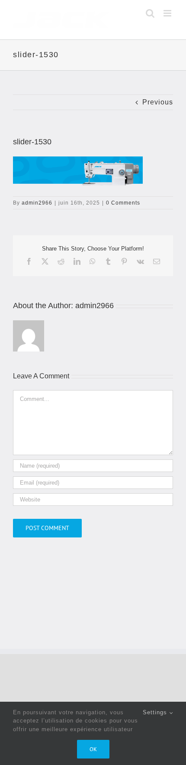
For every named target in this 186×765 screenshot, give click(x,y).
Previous (157, 102)
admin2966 (37, 203)
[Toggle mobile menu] (168, 13)
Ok (93, 749)
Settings (156, 712)
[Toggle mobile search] (150, 13)
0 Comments (123, 203)
